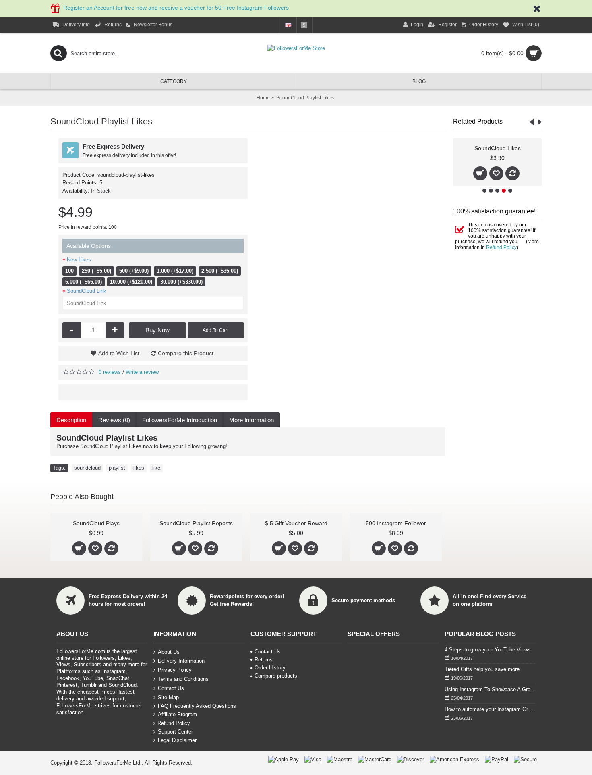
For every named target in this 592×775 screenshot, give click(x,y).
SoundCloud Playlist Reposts (196, 523)
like (156, 468)
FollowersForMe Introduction (179, 420)
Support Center (175, 732)
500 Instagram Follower (396, 523)
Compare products (276, 676)
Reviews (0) (114, 420)
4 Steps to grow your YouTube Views (488, 650)
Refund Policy (501, 247)
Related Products (478, 121)
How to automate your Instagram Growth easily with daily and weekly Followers (490, 709)
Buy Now (157, 330)
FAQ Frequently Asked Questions (197, 706)
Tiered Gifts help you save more (482, 669)
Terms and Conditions (183, 679)
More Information (251, 420)
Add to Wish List (118, 353)
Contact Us (171, 688)
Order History (270, 668)
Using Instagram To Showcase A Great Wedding (490, 689)
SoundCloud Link (86, 291)
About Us (169, 652)
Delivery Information (181, 661)
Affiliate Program (177, 714)
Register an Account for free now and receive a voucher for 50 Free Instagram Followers (176, 7)
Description (71, 420)
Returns (264, 660)
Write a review (142, 372)
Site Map (168, 697)
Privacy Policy (175, 670)
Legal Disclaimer (177, 740)
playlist (117, 468)
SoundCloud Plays (96, 523)
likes (138, 468)
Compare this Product (185, 353)
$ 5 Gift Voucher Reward (296, 523)
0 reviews (110, 372)
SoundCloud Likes (497, 148)
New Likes (79, 260)
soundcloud (87, 468)
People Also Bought (82, 497)
